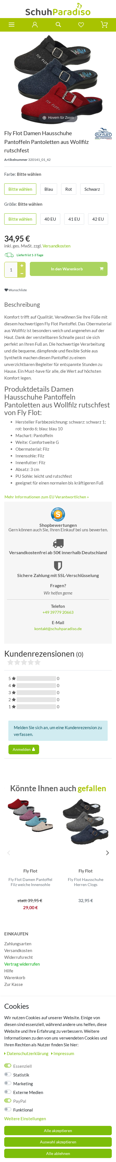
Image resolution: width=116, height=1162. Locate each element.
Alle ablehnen (58, 1153)
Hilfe (8, 970)
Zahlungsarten (17, 943)
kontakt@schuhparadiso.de (58, 628)
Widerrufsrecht (18, 957)
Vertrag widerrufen (22, 963)
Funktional (23, 1109)
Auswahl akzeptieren (58, 1141)
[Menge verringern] (22, 274)
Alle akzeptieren (58, 1130)
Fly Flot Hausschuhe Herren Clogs (85, 882)
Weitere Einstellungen (25, 1118)
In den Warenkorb (67, 268)
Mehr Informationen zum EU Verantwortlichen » (47, 496)
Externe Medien (28, 1092)
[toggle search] (58, 24)
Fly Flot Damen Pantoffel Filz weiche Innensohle (30, 882)
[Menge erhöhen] (22, 266)
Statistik (21, 1074)
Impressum (63, 1053)
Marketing (23, 1083)
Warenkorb (14, 977)
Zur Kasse (13, 984)
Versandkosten (56, 245)
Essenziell (22, 1066)
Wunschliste (17, 290)
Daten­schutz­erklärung (28, 1053)
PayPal (19, 1101)
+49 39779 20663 (58, 612)
